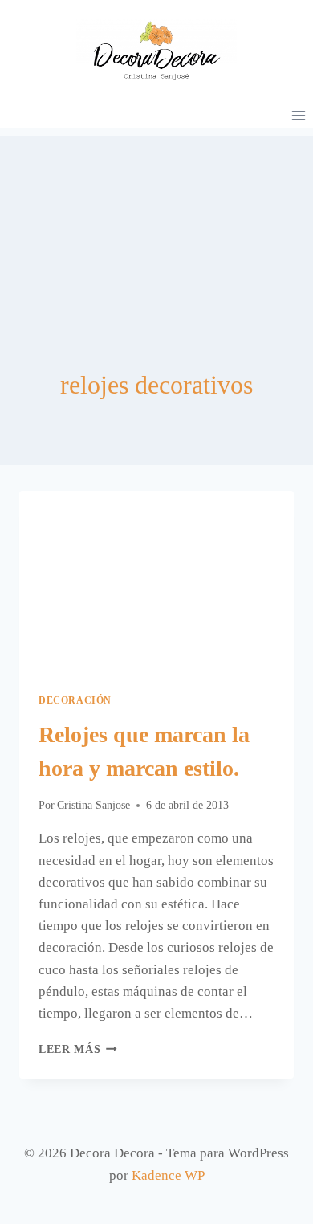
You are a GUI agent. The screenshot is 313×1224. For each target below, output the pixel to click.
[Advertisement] (156, 216)
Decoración (75, 700)
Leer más (78, 1049)
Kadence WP (168, 1175)
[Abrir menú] (298, 115)
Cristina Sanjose (93, 805)
